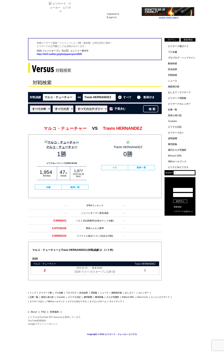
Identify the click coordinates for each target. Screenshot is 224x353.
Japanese (113, 14)
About (33, 312)
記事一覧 (172, 109)
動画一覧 (75, 187)
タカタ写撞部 (112, 297)
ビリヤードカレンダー (179, 104)
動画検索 (172, 63)
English (112, 17)
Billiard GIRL (175, 155)
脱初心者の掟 (175, 115)
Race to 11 (142, 297)
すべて (127, 97)
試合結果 (126, 29)
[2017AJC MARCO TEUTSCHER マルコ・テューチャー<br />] (62, 142)
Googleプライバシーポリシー (43, 324)
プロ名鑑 (98, 29)
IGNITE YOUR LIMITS (168, 18)
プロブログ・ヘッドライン (181, 57)
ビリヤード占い (176, 132)
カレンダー (143, 293)
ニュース (182, 29)
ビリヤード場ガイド (70, 29)
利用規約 (54, 312)
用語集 (94, 293)
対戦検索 (42, 82)
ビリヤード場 (45, 293)
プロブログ (71, 293)
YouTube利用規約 (37, 320)
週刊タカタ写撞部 (177, 150)
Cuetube (172, 121)
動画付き (149, 97)
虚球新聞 (172, 138)
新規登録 (188, 39)
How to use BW (179, 220)
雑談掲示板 (173, 86)
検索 (152, 109)
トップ (33, 293)
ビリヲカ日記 (175, 127)
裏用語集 (172, 144)
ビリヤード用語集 (154, 29)
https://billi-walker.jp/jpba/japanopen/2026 (59, 54)
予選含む (120, 108)
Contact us (179, 225)
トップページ (42, 29)
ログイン (172, 39)
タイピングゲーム (98, 301)
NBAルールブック (177, 161)
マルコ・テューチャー (62, 147)
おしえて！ (130, 293)
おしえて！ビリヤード (179, 92)
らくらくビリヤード (160, 297)
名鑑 (48, 187)
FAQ (43, 312)
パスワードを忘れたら (183, 211)
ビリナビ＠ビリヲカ (178, 167)
